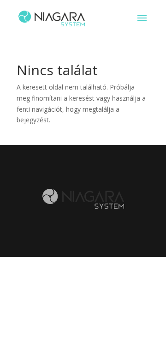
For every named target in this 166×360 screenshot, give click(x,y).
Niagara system (83, 199)
